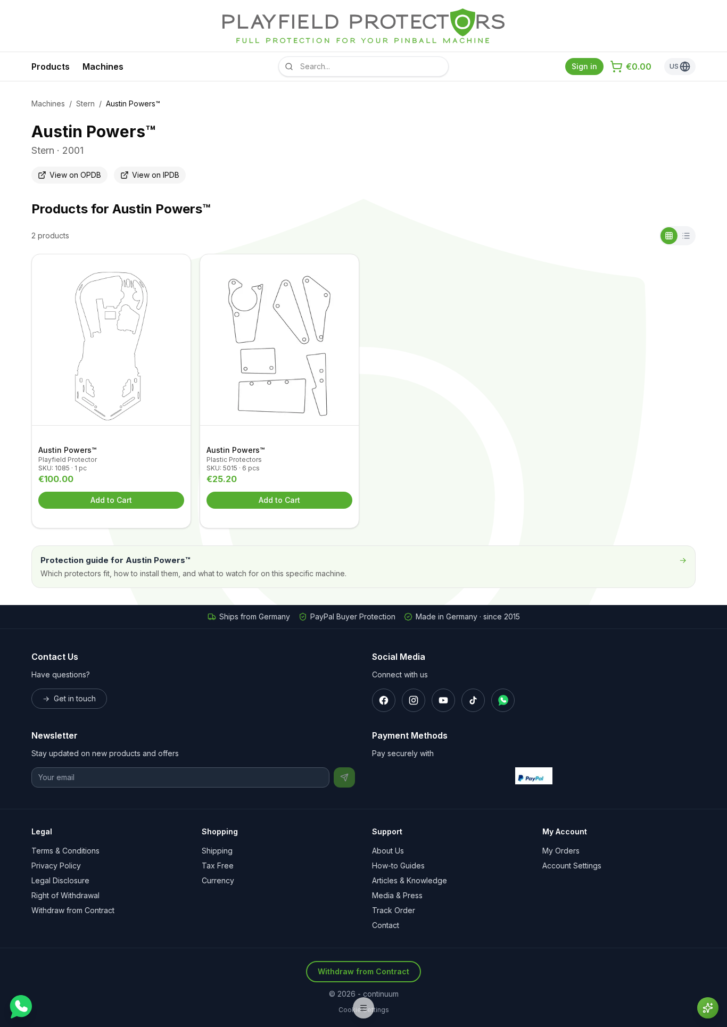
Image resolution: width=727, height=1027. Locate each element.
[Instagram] (413, 700)
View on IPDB (155, 174)
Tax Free (218, 865)
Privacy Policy (56, 865)
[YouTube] (443, 700)
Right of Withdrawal (65, 895)
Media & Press (397, 895)
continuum (381, 993)
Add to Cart (111, 499)
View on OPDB (75, 174)
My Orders (561, 850)
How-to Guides (398, 865)
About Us (388, 850)
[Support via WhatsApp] (20, 1006)
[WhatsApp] (503, 700)
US (674, 66)
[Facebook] (383, 700)
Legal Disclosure (60, 880)
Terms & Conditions (65, 850)
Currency (218, 880)
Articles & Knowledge (409, 880)
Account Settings (571, 865)
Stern (85, 103)
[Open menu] (363, 1007)
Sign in (584, 66)
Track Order (393, 910)
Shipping (217, 850)
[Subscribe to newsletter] (344, 777)
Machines (102, 66)
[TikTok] (473, 700)
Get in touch (69, 698)
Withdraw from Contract (72, 910)
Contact (385, 925)
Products (50, 66)
